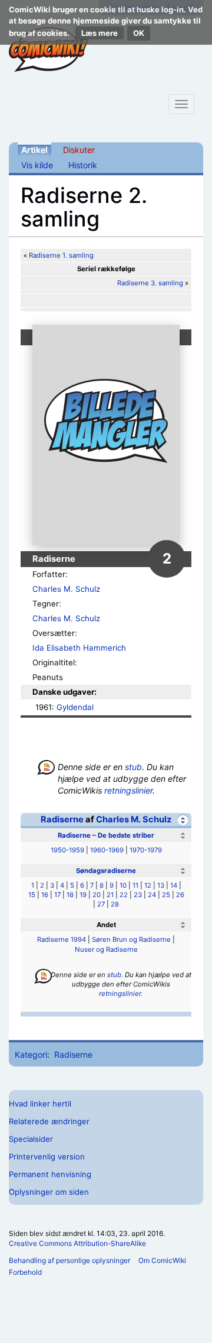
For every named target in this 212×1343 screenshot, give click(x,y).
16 (44, 895)
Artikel (34, 150)
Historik (82, 165)
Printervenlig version (47, 1156)
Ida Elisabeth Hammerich (79, 647)
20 (96, 895)
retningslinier (128, 790)
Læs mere (99, 33)
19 (83, 895)
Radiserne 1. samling (61, 255)
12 (147, 885)
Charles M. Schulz (66, 589)
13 (160, 885)
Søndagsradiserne (106, 871)
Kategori (31, 1054)
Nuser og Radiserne (106, 949)
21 (110, 895)
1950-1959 (67, 850)
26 (180, 895)
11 (135, 885)
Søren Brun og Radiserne (131, 939)
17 (57, 895)
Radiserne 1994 (61, 939)
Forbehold (25, 1272)
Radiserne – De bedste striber (106, 835)
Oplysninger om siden (49, 1192)
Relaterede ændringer (49, 1121)
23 (138, 895)
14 (173, 885)
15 (31, 895)
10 (123, 885)
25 (166, 895)
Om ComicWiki (162, 1260)
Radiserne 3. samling (150, 283)
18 (70, 895)
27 (101, 904)
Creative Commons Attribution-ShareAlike (77, 1243)
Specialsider (31, 1139)
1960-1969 (107, 850)
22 (124, 895)
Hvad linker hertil (40, 1103)
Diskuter (79, 150)
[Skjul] (182, 819)
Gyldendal (75, 707)
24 (152, 895)
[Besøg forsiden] (49, 49)
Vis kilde (37, 165)
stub (133, 767)
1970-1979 (146, 850)
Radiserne (62, 819)
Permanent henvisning (50, 1174)
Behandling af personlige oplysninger (69, 1260)
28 (115, 904)
